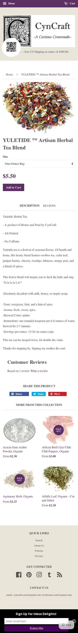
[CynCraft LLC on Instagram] (39, 574)
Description (30, 206)
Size (5, 156)
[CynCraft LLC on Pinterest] (29, 574)
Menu (11, 3)
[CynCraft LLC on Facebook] (19, 574)
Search (39, 540)
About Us (39, 545)
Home (9, 74)
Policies (39, 550)
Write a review (39, 371)
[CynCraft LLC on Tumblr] (49, 574)
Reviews (49, 205)
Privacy (39, 556)
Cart (72, 3)
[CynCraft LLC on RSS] (59, 574)
